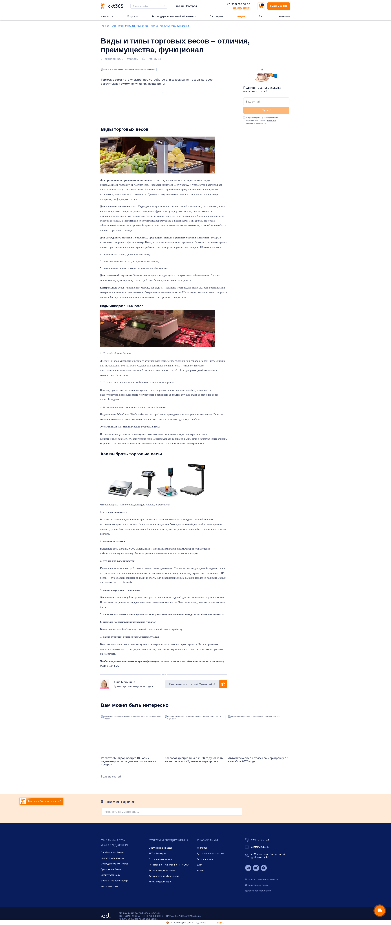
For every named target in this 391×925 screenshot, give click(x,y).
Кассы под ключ (109, 886)
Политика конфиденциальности (261, 879)
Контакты (202, 847)
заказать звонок (241, 7)
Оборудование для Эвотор (114, 863)
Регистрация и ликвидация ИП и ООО (169, 864)
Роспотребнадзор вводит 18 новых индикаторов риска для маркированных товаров (128, 761)
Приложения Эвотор (111, 869)
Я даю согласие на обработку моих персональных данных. (262, 120)
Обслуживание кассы (160, 847)
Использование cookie (257, 885)
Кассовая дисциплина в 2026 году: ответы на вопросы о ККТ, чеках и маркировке (194, 759)
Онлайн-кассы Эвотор (112, 852)
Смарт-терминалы (110, 875)
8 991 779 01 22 (260, 839)
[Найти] (163, 6)
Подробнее (200, 922)
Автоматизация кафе (160, 881)
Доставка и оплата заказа (210, 853)
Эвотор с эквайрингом (112, 858)
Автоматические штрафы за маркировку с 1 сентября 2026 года (258, 759)
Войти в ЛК (278, 6)
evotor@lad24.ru (260, 847)
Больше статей (111, 776)
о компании (207, 840)
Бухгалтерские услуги (160, 859)
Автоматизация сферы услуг (164, 876)
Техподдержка (205, 859)
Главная (105, 25)
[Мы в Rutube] (256, 868)
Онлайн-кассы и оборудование (115, 842)
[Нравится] (144, 58)
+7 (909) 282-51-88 (238, 4)
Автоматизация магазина (162, 870)
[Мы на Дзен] (264, 868)
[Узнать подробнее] (131, 734)
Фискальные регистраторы (115, 880)
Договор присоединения (258, 890)
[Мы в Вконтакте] (248, 868)
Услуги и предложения (168, 840)
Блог (113, 25)
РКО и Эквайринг (158, 853)
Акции (200, 870)
